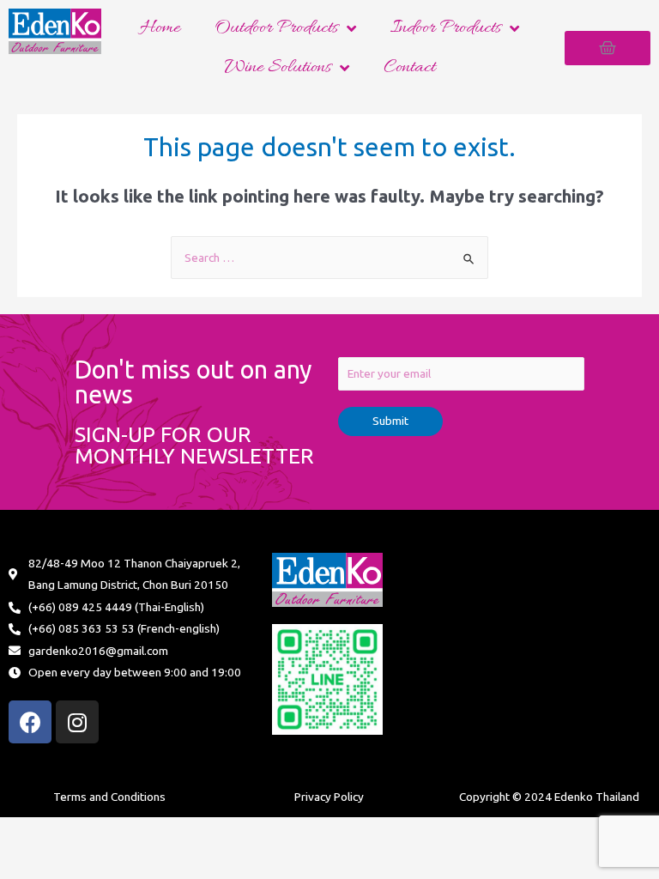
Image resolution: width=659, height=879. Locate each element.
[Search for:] (329, 257)
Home (160, 28)
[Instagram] (77, 721)
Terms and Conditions (109, 796)
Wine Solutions (277, 68)
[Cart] (607, 48)
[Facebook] (30, 721)
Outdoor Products (276, 28)
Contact (409, 68)
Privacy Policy (329, 796)
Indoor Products (445, 28)
